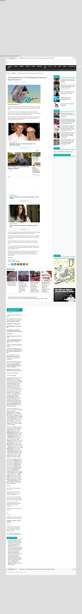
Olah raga (45, 67)
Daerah (64, 66)
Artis (55, 66)
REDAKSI (16, 66)
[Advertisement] (41, 10)
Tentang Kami (10, 67)
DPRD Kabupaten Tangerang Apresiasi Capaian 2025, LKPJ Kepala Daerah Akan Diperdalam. (68, 80)
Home (9, 73)
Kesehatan (39, 66)
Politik (50, 66)
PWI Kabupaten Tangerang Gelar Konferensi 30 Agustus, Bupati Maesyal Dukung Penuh (36, 58)
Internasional (71, 66)
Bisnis (59, 66)
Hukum (33, 66)
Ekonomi (28, 66)
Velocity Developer (23, 572)
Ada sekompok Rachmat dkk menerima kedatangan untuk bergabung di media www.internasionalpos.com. (68, 86)
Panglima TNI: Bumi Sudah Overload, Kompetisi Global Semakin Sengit (22, 297)
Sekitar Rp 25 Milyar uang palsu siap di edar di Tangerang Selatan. (12, 284)
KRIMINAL (22, 66)
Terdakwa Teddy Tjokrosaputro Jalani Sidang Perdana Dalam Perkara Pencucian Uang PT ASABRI (28, 298)
